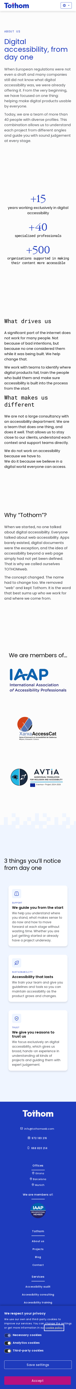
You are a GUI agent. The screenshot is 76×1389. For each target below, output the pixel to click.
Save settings (38, 1365)
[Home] (16, 5)
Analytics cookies (26, 1343)
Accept (37, 1380)
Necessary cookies (27, 1335)
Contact (38, 1265)
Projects (38, 1249)
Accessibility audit (38, 1286)
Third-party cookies (28, 1350)
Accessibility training (38, 1302)
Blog (38, 1257)
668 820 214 (39, 1148)
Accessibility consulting (38, 1294)
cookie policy (54, 1327)
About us (38, 1241)
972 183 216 (39, 1138)
